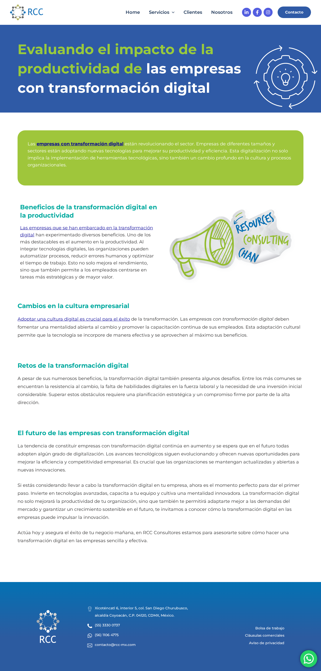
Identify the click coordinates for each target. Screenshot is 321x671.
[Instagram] (268, 12)
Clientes (193, 12)
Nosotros (221, 12)
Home (133, 12)
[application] (172, 12)
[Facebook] (257, 12)
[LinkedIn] (246, 12)
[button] (294, 12)
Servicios (159, 12)
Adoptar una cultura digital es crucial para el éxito (74, 319)
